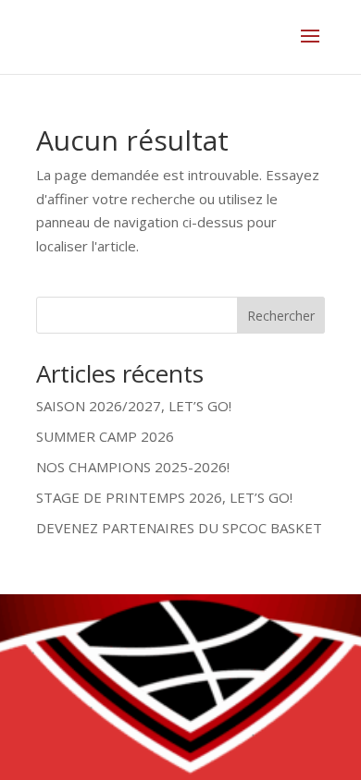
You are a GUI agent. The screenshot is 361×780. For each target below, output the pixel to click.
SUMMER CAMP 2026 (105, 436)
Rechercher (281, 315)
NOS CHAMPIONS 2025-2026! (133, 466)
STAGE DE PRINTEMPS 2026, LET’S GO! (164, 497)
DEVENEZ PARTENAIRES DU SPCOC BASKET (179, 527)
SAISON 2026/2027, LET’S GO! (133, 405)
